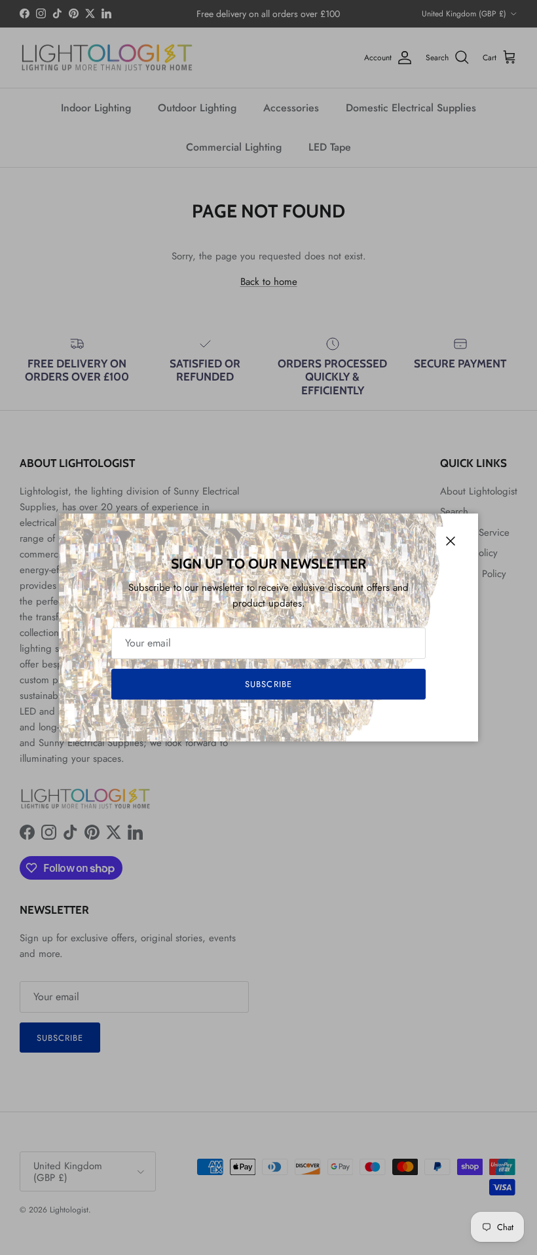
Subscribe (268, 684)
